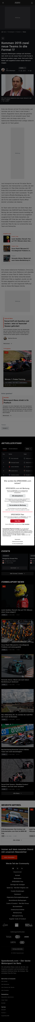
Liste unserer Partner (19, 534)
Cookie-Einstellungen (17, 543)
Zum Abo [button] (17, 521)
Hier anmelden (25, 524)
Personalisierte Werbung (17, 505)
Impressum (17, 539)
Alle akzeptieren (17, 496)
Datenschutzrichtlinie (17, 541)
